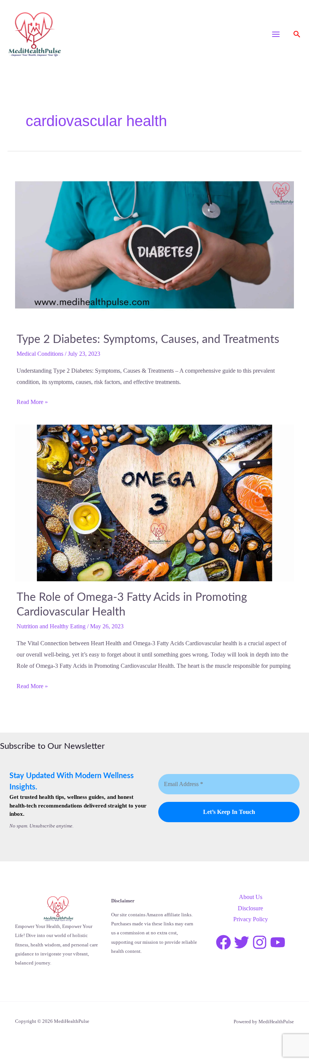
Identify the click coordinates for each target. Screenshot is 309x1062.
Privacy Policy (250, 919)
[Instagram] (259, 942)
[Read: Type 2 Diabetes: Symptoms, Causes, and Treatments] (154, 244)
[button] (296, 34)
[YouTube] (277, 942)
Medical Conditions (40, 353)
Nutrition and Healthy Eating (51, 626)
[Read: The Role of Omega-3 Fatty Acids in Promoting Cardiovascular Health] (154, 502)
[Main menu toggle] (276, 34)
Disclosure (250, 908)
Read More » (32, 401)
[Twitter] (241, 942)
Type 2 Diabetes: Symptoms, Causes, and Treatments (148, 339)
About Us (250, 897)
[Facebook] (223, 942)
